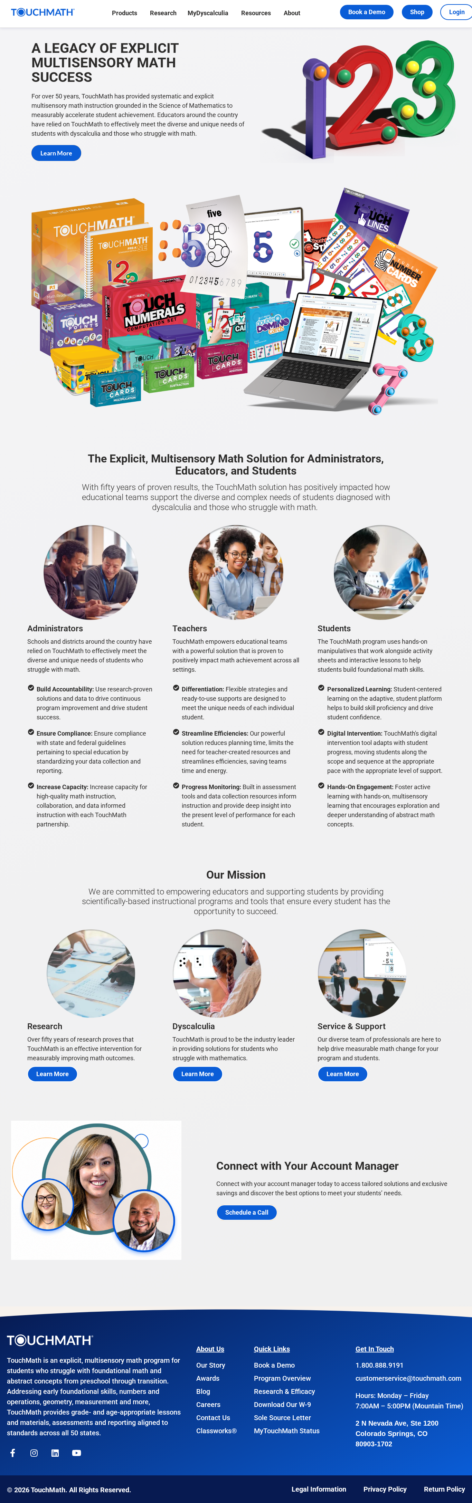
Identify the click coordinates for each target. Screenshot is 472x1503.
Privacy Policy (385, 1489)
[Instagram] (34, 1453)
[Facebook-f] (13, 1453)
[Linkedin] (55, 1453)
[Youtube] (77, 1453)
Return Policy (444, 1489)
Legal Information (319, 1489)
